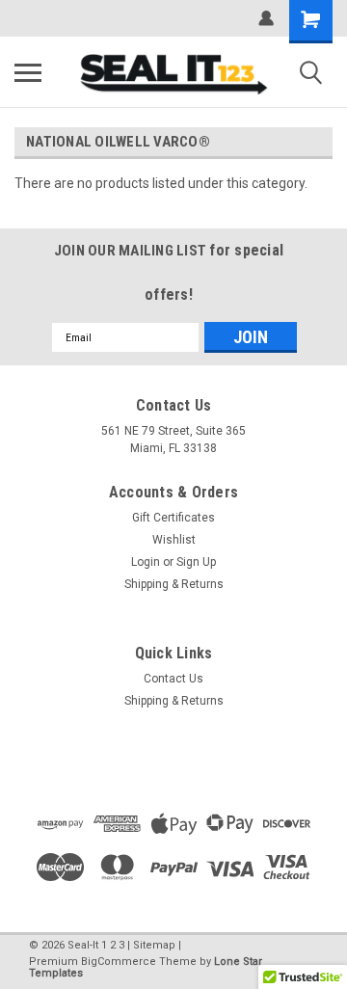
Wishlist (174, 540)
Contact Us (173, 678)
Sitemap (154, 945)
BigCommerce (118, 961)
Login (145, 562)
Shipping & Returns (174, 584)
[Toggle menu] (27, 72)
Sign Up (196, 562)
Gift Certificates (173, 517)
